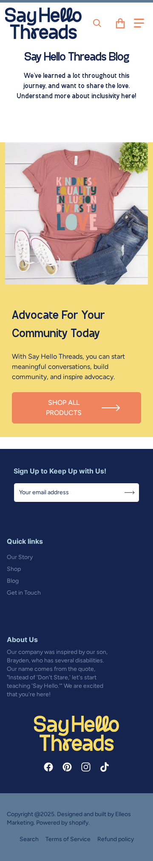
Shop (14, 569)
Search (29, 839)
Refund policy (115, 839)
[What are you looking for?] (97, 23)
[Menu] (139, 23)
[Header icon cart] (120, 23)
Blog (13, 580)
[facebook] (48, 767)
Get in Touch (24, 592)
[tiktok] (104, 767)
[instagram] (86, 767)
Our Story (20, 557)
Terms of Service (68, 839)
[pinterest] (67, 767)
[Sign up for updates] (130, 492)
